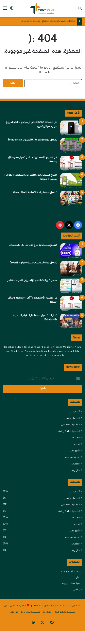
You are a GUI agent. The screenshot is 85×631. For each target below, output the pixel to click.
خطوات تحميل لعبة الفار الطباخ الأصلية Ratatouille (48, 21)
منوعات (75, 464)
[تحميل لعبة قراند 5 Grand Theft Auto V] (71, 198)
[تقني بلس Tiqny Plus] (42, 9)
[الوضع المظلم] (12, 10)
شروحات (75, 451)
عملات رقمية (72, 457)
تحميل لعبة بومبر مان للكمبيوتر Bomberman (32, 140)
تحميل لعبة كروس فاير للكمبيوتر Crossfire (33, 263)
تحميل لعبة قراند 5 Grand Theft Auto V (35, 192)
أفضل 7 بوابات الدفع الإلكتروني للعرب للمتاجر (32, 280)
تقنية (77, 444)
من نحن (77, 590)
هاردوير (76, 470)
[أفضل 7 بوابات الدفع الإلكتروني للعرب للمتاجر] (71, 286)
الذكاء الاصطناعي (70, 425)
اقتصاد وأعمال (72, 418)
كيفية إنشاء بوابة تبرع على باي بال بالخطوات (33, 245)
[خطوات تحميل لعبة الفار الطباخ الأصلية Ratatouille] (71, 321)
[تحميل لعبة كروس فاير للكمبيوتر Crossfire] (71, 268)
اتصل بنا (77, 577)
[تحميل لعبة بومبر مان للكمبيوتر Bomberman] (71, 145)
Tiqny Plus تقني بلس (15, 606)
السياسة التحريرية (72, 583)
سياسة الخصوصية (71, 571)
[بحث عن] (80, 10)
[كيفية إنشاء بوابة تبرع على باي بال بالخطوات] (71, 250)
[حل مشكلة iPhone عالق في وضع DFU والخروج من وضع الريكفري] (71, 128)
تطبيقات (75, 438)
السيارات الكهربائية (69, 431)
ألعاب (76, 412)
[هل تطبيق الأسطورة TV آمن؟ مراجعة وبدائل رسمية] (71, 163)
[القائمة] (5, 10)
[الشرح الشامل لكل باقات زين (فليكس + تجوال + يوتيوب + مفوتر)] (71, 180)
